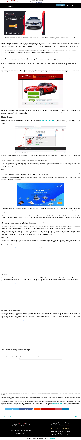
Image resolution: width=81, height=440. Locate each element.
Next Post (74, 416)
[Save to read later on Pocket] (58, 409)
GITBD (47, 438)
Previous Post (7, 416)
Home (9, 4)
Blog (46, 4)
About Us (41, 4)
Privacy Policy (52, 438)
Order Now (33, 4)
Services (15, 4)
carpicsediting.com (37, 438)
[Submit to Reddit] (37, 409)
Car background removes (58, 403)
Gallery (21, 4)
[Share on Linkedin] (65, 409)
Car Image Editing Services (10, 40)
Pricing (27, 4)
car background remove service (47, 120)
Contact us (10, 6)
